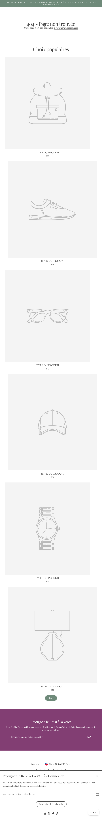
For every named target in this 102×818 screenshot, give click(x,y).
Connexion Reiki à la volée (51, 804)
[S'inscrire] (97, 794)
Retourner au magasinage (66, 28)
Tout (51, 698)
